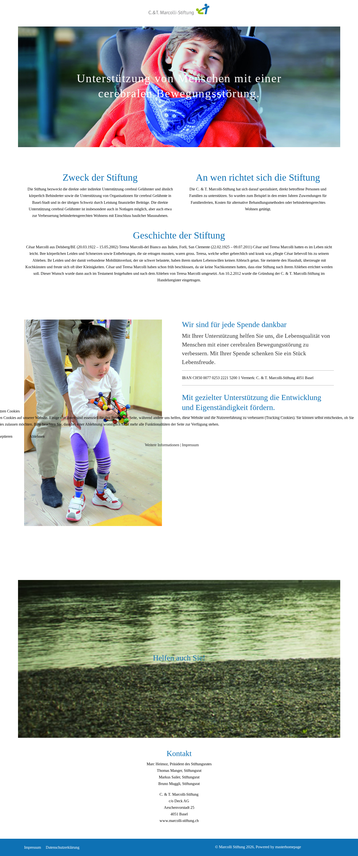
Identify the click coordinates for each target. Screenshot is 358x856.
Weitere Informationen (162, 445)
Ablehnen (37, 436)
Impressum (190, 445)
